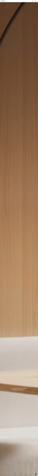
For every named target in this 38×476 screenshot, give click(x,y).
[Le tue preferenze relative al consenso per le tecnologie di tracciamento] (37, 475)
